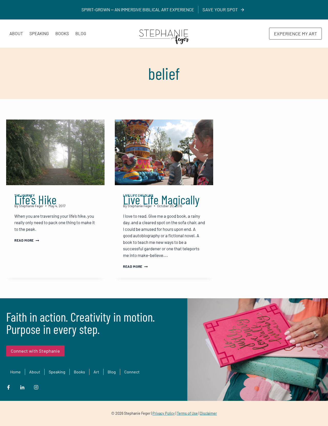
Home (15, 371)
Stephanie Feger (31, 206)
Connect (132, 371)
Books (62, 33)
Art (96, 371)
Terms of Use (187, 413)
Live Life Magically (161, 199)
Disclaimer (208, 413)
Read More (26, 240)
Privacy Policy (163, 413)
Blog (80, 33)
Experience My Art (295, 33)
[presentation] (55, 152)
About (16, 33)
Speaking (39, 33)
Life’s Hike (35, 199)
